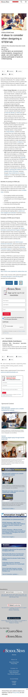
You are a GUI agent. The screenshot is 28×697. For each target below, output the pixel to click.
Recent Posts (9, 338)
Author (3, 338)
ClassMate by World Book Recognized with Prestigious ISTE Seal (14, 550)
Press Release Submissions (14, 674)
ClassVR (23, 157)
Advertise (14, 654)
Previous (9, 282)
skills (6, 367)
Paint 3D (8, 112)
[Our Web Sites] (14, 631)
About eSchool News (14, 662)
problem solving (9, 365)
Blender (13, 112)
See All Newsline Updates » (10, 574)
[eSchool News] (5, 1)
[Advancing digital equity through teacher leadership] (14, 457)
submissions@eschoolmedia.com (9, 372)
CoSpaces (20, 142)
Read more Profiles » (9, 508)
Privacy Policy (9, 395)
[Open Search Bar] (21, 1)
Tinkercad (18, 112)
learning (3, 365)
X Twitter (14, 682)
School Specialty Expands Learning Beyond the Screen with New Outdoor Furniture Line (12, 570)
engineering (19, 363)
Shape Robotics (10, 131)
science (3, 367)
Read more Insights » (9, 537)
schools (21, 365)
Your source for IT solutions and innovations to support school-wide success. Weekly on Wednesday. (14, 609)
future (24, 363)
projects (16, 365)
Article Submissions (14, 672)
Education (13, 363)
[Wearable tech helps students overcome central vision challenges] (7, 500)
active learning (6, 363)
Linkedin (14, 684)
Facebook (14, 681)
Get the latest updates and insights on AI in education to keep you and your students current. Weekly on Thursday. (14, 621)
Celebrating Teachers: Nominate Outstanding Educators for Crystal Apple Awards (13, 564)
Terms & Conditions (22, 331)
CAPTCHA (5, 322)
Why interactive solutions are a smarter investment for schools (12, 474)
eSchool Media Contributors (12, 341)
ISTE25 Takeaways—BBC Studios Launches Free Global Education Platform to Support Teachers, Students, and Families (13, 524)
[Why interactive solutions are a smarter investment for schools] (14, 428)
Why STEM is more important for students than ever (14, 271)
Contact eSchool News (14, 670)
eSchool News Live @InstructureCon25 (13, 519)
